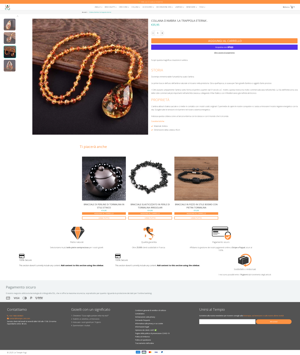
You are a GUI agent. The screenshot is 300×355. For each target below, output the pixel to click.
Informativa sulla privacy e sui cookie (149, 323)
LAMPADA (179, 7)
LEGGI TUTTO (104, 218)
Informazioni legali (142, 327)
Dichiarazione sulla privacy (145, 317)
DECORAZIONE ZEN (164, 7)
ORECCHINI (123, 7)
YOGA (201, 7)
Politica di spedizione (143, 340)
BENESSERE (191, 7)
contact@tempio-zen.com (19, 318)
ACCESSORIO (147, 7)
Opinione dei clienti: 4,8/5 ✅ (146, 330)
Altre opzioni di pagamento (224, 53)
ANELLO (98, 7)
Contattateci (139, 314)
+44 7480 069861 (16, 315)
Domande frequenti (142, 320)
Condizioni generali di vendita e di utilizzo (150, 310)
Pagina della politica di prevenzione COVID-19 (152, 333)
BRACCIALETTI (110, 7)
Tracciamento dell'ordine (144, 343)
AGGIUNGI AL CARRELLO (104, 213)
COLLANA (135, 7)
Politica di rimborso (142, 337)
